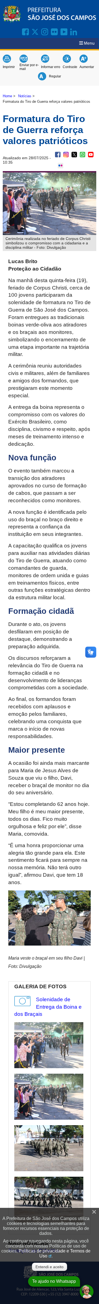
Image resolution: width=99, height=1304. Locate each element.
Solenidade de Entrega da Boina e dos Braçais (48, 1007)
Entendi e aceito (49, 1267)
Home (7, 96)
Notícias (24, 96)
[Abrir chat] (87, 1291)
